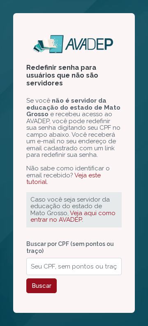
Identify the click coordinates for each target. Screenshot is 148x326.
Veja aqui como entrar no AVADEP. (73, 216)
